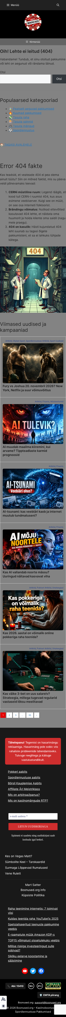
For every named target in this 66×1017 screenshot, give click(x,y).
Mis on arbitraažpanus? (24, 795)
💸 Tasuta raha (19, 117)
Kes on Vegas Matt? (18, 856)
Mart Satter (33, 885)
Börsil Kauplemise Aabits (25, 783)
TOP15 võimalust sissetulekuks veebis (34, 940)
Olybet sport (19, 341)
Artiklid (8, 341)
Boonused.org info (33, 890)
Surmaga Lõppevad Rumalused (26, 867)
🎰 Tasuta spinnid (21, 121)
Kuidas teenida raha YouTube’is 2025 (33, 918)
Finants (45, 401)
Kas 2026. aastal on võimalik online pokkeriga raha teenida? (28, 635)
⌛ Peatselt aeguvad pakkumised (31, 108)
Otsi (2, 72)
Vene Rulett (13, 873)
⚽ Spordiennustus (21, 130)
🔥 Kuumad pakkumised (25, 113)
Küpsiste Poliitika (33, 895)
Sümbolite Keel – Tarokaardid (25, 862)
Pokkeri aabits (17, 771)
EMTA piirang (49, 995)
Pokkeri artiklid (44, 587)
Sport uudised (56, 341)
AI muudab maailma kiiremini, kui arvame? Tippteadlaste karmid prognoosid (26, 451)
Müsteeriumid (56, 401)
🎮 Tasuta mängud (21, 126)
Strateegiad (57, 587)
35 (29, 715)
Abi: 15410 (15, 986)
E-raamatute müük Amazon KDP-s (31, 934)
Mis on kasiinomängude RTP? (28, 800)
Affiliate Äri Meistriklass (24, 789)
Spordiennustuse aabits (24, 777)
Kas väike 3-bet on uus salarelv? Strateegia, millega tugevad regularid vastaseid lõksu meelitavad (30, 697)
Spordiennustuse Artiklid (37, 341)
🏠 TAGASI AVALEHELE (16, 144)
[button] (58, 5)
